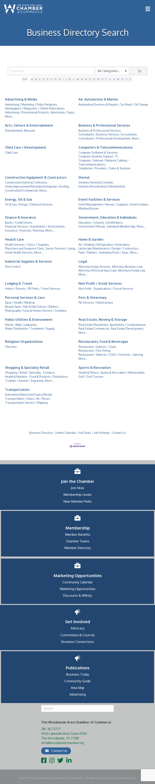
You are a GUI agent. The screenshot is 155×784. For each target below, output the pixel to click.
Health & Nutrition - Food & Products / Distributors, (36, 376)
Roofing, (64, 186)
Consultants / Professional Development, (105, 138)
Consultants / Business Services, (99, 134)
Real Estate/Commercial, (94, 328)
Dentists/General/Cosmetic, (96, 182)
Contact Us (119, 432)
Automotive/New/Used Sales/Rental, (28, 394)
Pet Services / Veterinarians (96, 302)
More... (9, 116)
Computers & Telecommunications (106, 147)
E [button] (47, 79)
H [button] (60, 79)
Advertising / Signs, (62, 112)
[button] (56, 750)
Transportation (17, 390)
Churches (11, 346)
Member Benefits (77, 534)
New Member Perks (77, 501)
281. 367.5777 (51, 729)
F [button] (51, 79)
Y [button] (126, 79)
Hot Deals (85, 432)
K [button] (69, 79)
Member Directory (77, 548)
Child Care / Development (25, 147)
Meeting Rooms (88, 208)
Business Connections (77, 642)
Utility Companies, (26, 324)
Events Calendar (66, 432)
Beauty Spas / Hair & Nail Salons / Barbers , (32, 306)
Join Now (77, 488)
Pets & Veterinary (93, 298)
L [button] (73, 79)
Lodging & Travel (18, 283)
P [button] (90, 79)
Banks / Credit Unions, (19, 222)
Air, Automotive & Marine (98, 99)
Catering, (137, 354)
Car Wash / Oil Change (134, 104)
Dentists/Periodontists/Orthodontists (102, 186)
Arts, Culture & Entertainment (29, 125)
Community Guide (77, 681)
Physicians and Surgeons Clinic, (25, 248)
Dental (84, 177)
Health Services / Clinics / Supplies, (27, 244)
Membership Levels (77, 495)
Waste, (9, 324)
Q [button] (94, 79)
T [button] (106, 79)
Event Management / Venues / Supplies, (104, 204)
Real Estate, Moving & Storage (103, 320)
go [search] (140, 71)
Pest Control (13, 266)
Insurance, (11, 230)
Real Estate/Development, (127, 328)
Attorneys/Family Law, (132, 270)
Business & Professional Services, (100, 130)
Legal (83, 261)
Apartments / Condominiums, (128, 324)
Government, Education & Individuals (108, 217)
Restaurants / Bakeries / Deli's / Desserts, (105, 354)
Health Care (14, 239)
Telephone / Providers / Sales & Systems (104, 168)
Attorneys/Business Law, (127, 266)
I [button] (63, 79)
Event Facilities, (139, 204)
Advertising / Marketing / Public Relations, (31, 104)
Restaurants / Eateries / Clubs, (98, 346)
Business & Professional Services (104, 125)
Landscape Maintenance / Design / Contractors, (109, 248)
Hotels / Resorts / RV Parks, (22, 288)
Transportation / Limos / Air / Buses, (27, 398)
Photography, (13, 310)
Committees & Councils (77, 635)
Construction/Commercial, (21, 190)
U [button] (110, 79)
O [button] (86, 79)
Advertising (77, 694)
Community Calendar (77, 582)
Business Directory (41, 432)
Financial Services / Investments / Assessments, (35, 226)
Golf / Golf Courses (91, 376)
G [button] (55, 79)
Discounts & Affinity (77, 595)
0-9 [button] (25, 79)
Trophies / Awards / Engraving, (24, 380)
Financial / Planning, (31, 230)
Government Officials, (92, 226)
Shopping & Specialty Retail (27, 368)
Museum (29, 130)
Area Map (77, 688)
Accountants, (129, 134)
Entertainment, (14, 130)
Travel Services (50, 288)
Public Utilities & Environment (28, 320)
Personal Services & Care (25, 298)
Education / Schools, (92, 222)
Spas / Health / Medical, (20, 302)
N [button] (82, 79)
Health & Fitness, (89, 372)
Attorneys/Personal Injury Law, (98, 270)
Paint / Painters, (88, 252)
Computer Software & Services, (98, 152)
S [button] (102, 79)
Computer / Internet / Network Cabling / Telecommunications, (104, 162)
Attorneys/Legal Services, (95, 266)
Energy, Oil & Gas (18, 199)
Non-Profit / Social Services (100, 283)
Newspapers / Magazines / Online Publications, (35, 108)
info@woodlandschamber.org (62, 743)
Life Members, (114, 222)
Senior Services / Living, (61, 248)
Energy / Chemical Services (36, 204)
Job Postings (101, 432)
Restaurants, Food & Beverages (103, 342)
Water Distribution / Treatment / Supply (30, 328)
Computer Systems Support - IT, (98, 156)
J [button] (66, 79)
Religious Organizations (24, 342)
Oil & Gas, (11, 204)
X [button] (122, 79)
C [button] (40, 79)
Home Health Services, (19, 252)
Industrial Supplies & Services (28, 261)
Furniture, (49, 372)
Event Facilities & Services (99, 199)
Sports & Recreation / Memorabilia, (122, 372)
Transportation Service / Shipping (26, 402)
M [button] (78, 79)
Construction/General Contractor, (26, 182)
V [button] (114, 79)
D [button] (44, 79)
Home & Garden (91, 239)
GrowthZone (127, 778)
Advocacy (78, 628)
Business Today (77, 674)
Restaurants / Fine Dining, (95, 350)
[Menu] (148, 9)
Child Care (11, 152)
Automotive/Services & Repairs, (99, 104)
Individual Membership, (121, 226)
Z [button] (130, 79)
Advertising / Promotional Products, (27, 112)
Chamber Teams (77, 541)
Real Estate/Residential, (94, 324)
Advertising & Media (21, 99)
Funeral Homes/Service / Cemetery (44, 310)
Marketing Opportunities (77, 589)
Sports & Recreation (95, 368)
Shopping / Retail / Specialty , (23, 372)
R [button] (98, 79)
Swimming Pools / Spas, (114, 252)
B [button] (36, 79)
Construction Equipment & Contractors (36, 177)
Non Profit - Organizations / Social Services (106, 288)
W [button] (118, 79)
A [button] (32, 79)
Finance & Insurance (20, 217)
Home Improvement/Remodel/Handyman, (31, 186)
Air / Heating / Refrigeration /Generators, (104, 244)
